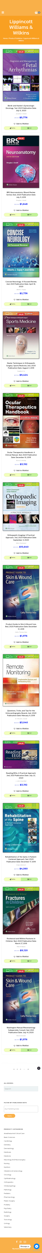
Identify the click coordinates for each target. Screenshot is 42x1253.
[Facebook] (16, 1242)
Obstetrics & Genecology (13, 1171)
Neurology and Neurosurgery (14, 1160)
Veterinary (7, 1227)
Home (5, 38)
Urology (7, 1223)
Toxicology (8, 1219)
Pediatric (7, 1193)
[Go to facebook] (36, 1246)
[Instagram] (21, 1242)
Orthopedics (8, 1182)
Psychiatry (7, 1208)
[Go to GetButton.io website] (36, 1250)
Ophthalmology (9, 1178)
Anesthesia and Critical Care (14, 1133)
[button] (21, 123)
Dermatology (9, 1148)
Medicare (7, 1152)
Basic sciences (9, 1137)
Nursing (6, 1163)
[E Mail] (25, 1242)
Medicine (7, 1156)
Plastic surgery (9, 1201)
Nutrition (7, 1167)
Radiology (7, 1212)
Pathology (7, 1190)
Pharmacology (9, 1197)
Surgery (7, 1216)
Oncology (7, 1175)
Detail (13, 128)
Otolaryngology (9, 1186)
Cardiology (8, 1141)
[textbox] (22, 1109)
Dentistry (7, 1145)
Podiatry (7, 1205)
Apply (9, 1116)
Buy (30, 128)
